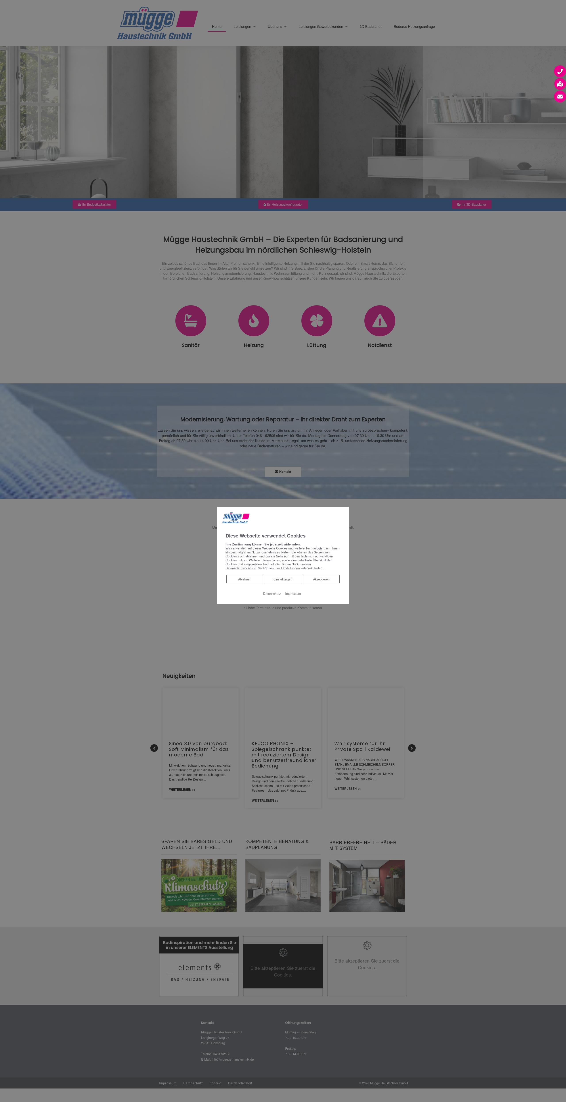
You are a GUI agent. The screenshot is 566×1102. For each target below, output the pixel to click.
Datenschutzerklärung (241, 568)
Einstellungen (282, 579)
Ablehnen (244, 579)
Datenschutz (272, 593)
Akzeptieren (321, 579)
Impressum (293, 593)
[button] (560, 71)
